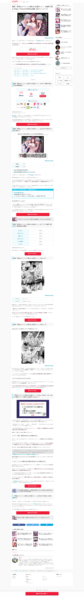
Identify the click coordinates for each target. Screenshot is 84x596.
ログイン (44, 576)
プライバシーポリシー (29, 582)
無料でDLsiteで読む (50, 38)
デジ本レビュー (15, 552)
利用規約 (27, 581)
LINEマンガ (20, 236)
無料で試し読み (43, 95)
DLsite (39, 40)
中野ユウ (20, 557)
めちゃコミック (20, 238)
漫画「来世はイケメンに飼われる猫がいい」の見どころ (24, 76)
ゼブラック (20, 230)
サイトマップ (45, 577)
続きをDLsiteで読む (32, 320)
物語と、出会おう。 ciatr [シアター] (42, 590)
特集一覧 (14, 577)
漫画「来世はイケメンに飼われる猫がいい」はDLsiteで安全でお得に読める (27, 71)
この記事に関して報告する (49, 567)
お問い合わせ (45, 579)
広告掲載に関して (29, 579)
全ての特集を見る (63, 67)
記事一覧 (14, 576)
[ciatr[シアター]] (15, 1)
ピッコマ (20, 244)
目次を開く (33, 79)
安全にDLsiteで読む (32, 486)
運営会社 (27, 576)
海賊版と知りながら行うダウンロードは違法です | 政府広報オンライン (26, 454)
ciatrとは (27, 577)
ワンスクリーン (59, 576)
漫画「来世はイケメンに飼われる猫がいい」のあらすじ (24, 75)
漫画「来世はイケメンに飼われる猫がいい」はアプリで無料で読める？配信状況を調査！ (30, 73)
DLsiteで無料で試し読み (19, 192)
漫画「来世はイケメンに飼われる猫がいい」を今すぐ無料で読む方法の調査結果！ (29, 70)
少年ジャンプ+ (20, 233)
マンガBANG (20, 241)
